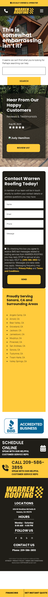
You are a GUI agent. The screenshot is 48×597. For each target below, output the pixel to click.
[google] (21, 537)
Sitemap (8, 561)
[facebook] (16, 537)
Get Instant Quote (36, 593)
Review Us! (23, 148)
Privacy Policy (25, 268)
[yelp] (27, 537)
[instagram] (32, 537)
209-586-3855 (28, 550)
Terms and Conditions (34, 561)
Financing (12, 593)
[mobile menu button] (41, 10)
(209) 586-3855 (29, 259)
